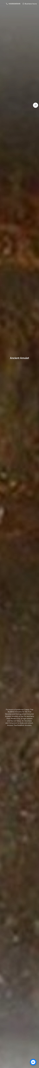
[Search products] (35, 105)
